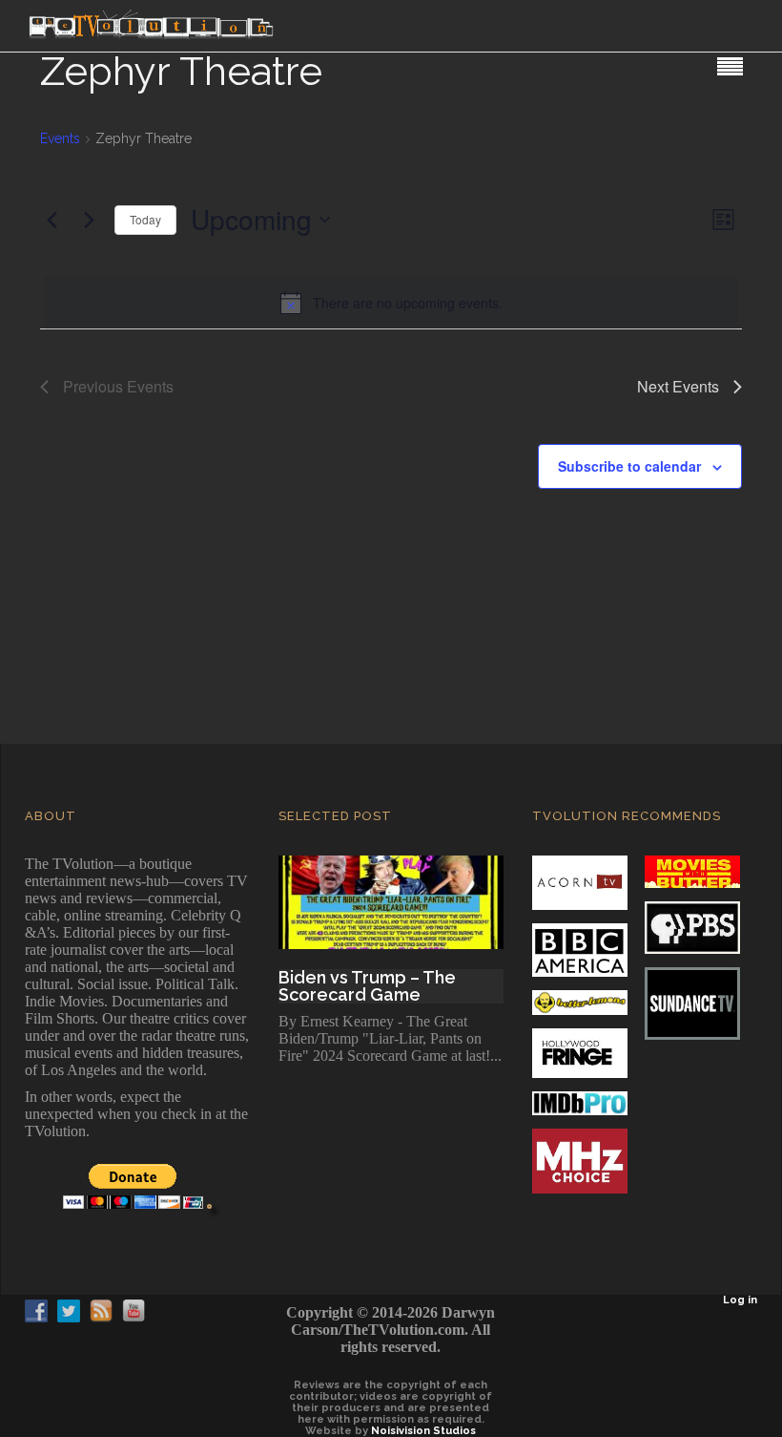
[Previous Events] (51, 219)
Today (145, 219)
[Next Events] (88, 219)
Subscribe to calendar (629, 465)
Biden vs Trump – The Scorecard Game (367, 986)
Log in (740, 1300)
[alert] (391, 302)
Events (60, 138)
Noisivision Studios (423, 1431)
